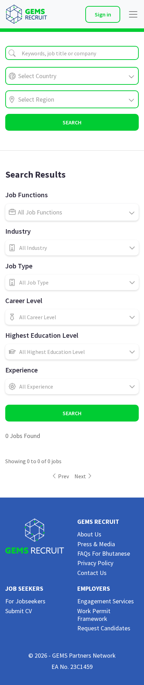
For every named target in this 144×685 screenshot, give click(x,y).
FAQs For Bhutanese (103, 553)
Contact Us (92, 573)
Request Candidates (103, 628)
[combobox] (72, 53)
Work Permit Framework (93, 615)
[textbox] (72, 53)
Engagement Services (105, 601)
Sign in (103, 14)
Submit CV (18, 611)
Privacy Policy (95, 563)
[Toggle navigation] (131, 14)
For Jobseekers (25, 601)
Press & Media (96, 544)
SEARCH (72, 122)
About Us (89, 534)
